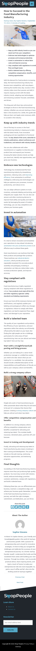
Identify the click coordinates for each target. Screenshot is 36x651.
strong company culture (25, 410)
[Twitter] (16, 507)
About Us (11, 607)
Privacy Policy (28, 644)
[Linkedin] (20, 507)
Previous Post (19, 577)
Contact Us (11, 609)
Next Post (20, 582)
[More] (27, 507)
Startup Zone (8, 21)
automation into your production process (18, 245)
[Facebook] (12, 507)
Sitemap (18, 646)
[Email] (23, 507)
